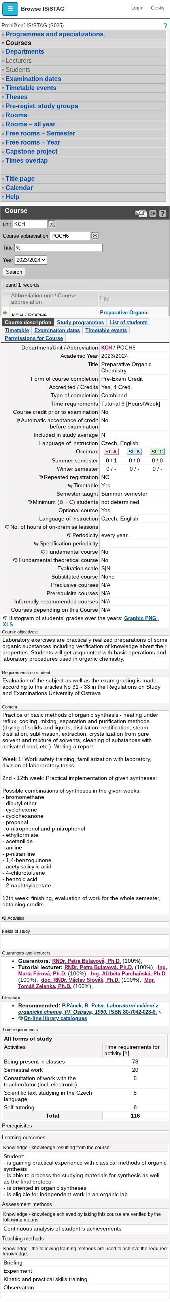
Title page (20, 178)
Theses (17, 97)
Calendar (19, 187)
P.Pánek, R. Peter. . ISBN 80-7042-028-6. (88, 1009)
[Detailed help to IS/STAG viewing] (163, 213)
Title (8, 248)
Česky (157, 8)
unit (7, 224)
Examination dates (33, 78)
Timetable (17, 330)
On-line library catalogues (55, 1018)
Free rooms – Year (33, 142)
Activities (16, 918)
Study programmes (80, 322)
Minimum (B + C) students (65, 502)
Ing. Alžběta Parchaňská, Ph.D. (129, 974)
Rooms (16, 115)
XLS (8, 625)
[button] (10, 9)
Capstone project (31, 151)
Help (12, 197)
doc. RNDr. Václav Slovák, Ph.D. (80, 980)
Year (8, 260)
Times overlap (27, 160)
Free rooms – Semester (40, 133)
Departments (25, 51)
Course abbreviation (25, 236)
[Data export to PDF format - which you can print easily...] (141, 213)
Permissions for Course (34, 338)
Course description (28, 322)
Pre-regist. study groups (42, 106)
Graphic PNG (141, 618)
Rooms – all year (30, 124)
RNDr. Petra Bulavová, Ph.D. (86, 961)
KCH (106, 348)
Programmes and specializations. (55, 34)
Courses (18, 43)
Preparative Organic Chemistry (124, 316)
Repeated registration (71, 477)
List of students (128, 322)
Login (137, 8)
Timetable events (31, 88)
